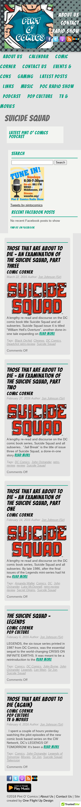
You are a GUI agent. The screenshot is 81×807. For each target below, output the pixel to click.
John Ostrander (41, 462)
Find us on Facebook (22, 227)
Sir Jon (52, 670)
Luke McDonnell (31, 586)
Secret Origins (26, 590)
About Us (12, 56)
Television (13, 760)
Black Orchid (23, 340)
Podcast (12, 96)
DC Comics (53, 340)
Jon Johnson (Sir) (49, 277)
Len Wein (40, 670)
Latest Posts (53, 76)
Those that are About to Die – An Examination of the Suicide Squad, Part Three (35, 257)
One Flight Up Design (38, 800)
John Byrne (50, 666)
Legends (26, 670)
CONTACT (70, 23)
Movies (25, 757)
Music (27, 86)
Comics (41, 583)
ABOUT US (68, 15)
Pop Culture (40, 96)
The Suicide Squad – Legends (28, 619)
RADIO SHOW (65, 31)
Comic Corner (20, 272)
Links (8, 86)
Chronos (39, 340)
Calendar (38, 56)
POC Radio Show (57, 86)
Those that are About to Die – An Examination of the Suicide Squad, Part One (35, 500)
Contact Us (34, 66)
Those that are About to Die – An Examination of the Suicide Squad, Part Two (35, 379)
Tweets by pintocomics (26, 205)
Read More (47, 334)
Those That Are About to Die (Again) (35, 702)
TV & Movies (17, 719)
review (21, 465)
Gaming (25, 76)
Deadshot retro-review (21, 344)
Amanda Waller (24, 583)
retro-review (51, 586)
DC (50, 583)
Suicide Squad (46, 344)
